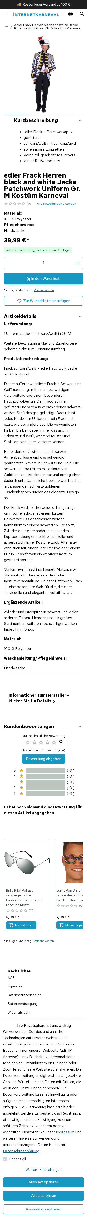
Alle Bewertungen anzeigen (56, 204)
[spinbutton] (43, 263)
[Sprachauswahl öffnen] (70, 14)
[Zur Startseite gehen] (36, 14)
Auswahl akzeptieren (43, 1209)
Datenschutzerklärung (21, 1150)
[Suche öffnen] (82, 14)
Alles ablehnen (43, 1195)
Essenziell (17, 1158)
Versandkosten (44, 290)
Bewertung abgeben (43, 758)
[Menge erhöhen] (78, 263)
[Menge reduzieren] (9, 263)
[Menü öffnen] (5, 14)
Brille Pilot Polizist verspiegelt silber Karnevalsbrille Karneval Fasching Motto (24, 897)
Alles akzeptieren (44, 1182)
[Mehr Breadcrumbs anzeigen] (6, 26)
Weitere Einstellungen (43, 1169)
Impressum (65, 1132)
